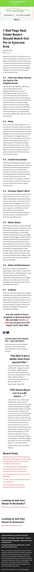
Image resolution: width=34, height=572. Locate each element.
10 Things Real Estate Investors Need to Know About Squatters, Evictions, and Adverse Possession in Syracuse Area (15, 469)
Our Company (11, 538)
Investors (4, 538)
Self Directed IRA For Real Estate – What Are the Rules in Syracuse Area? (16, 541)
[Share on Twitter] (7, 332)
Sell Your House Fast (22, 535)
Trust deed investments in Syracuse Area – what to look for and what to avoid (15, 546)
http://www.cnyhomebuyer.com (11, 526)
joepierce (8, 53)
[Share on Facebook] (4, 332)
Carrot (26, 569)
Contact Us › (17, 4)
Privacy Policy (20, 538)
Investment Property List (8, 535)
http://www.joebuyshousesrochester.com (14, 507)
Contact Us (28, 538)
